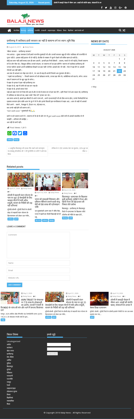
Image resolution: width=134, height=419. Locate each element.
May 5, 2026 (27, 293)
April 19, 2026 (117, 293)
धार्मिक (9, 360)
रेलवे (8, 385)
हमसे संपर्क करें (79, 30)
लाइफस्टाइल (51, 30)
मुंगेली (16, 219)
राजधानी (43, 30)
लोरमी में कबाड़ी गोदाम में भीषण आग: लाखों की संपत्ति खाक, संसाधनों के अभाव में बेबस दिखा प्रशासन (86, 2)
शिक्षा (8, 404)
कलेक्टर (10, 347)
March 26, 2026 (69, 190)
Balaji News (29, 47)
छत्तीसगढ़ (30, 30)
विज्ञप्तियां (70, 30)
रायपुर (2, 320)
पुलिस (9, 363)
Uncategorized (13, 341)
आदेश (9, 344)
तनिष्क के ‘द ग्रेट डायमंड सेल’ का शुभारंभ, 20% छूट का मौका (70, 149)
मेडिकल (59, 30)
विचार (64, 30)
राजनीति (37, 30)
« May (93, 86)
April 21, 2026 (14, 188)
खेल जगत (38, 220)
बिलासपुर (23, 30)
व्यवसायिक (10, 400)
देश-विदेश (16, 30)
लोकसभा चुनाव (12, 391)
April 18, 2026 (42, 192)
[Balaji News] (9, 30)
